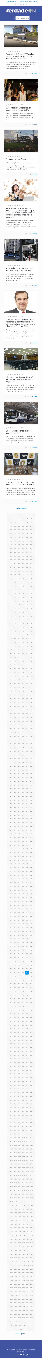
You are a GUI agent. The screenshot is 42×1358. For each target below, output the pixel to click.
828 (31, 1029)
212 (15, 646)
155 (27, 608)
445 (11, 792)
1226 (15, 1280)
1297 (11, 1325)
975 (19, 1123)
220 (23, 650)
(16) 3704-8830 (11, 1)
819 (19, 1025)
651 (19, 920)
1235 (27, 1284)
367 (11, 744)
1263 (19, 1303)
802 (23, 1014)
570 (31, 867)
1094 (15, 1198)
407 (27, 766)
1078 (23, 1186)
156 (31, 608)
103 (11, 578)
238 (23, 661)
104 (15, 578)
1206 (31, 1265)
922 (23, 1089)
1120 (23, 1213)
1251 (19, 1295)
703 (11, 954)
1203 (19, 1265)
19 (11, 526)
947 (27, 1104)
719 (27, 961)
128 (15, 593)
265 (11, 680)
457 (11, 800)
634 (23, 909)
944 (15, 1104)
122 (15, 590)
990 (31, 1130)
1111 (11, 1209)
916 (23, 1085)
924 (31, 1089)
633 (19, 909)
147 (19, 605)
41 (27, 537)
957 (19, 1111)
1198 (23, 1261)
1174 (23, 1246)
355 (11, 736)
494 (15, 822)
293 (27, 695)
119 (27, 586)
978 (31, 1123)
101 (27, 575)
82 (23, 563)
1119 (19, 1213)
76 (23, 560)
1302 (31, 1325)
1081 (11, 1190)
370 (23, 744)
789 (19, 1006)
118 (23, 586)
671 (27, 931)
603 (19, 890)
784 (23, 1002)
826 (23, 1029)
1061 (27, 1175)
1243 (11, 1291)
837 (19, 1036)
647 (27, 916)
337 (11, 725)
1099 (11, 1201)
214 (23, 646)
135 (19, 597)
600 (31, 886)
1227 (19, 1280)
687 (19, 942)
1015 (11, 1149)
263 (27, 676)
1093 (11, 1198)
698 (15, 950)
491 (27, 819)
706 (23, 954)
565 (11, 867)
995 (27, 1134)
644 (15, 916)
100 (23, 575)
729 (19, 969)
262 (23, 676)
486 (31, 815)
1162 (23, 1239)
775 (11, 999)
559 (11, 864)
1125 (19, 1216)
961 (11, 1115)
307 (11, 706)
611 (27, 894)
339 (19, 725)
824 (15, 1029)
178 (23, 623)
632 (15, 909)
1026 (31, 1153)
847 (11, 1044)
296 (15, 699)
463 (11, 804)
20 (15, 526)
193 (11, 635)
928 (23, 1093)
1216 (23, 1273)
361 (11, 740)
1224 (31, 1276)
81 (19, 563)
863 (27, 1051)
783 (19, 1002)
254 (15, 672)
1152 (31, 1231)
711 (19, 957)
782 (15, 1002)
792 (31, 1006)
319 (11, 714)
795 (19, 1010)
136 (23, 597)
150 (31, 605)
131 (27, 593)
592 (23, 882)
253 (11, 672)
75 (19, 560)
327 (19, 717)
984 (31, 1126)
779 (27, 999)
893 (27, 1070)
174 (31, 620)
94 (23, 571)
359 (27, 736)
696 (31, 946)
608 (15, 894)
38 (15, 537)
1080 (31, 1186)
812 (15, 1021)
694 (23, 946)
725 (27, 965)
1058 (15, 1175)
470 (15, 807)
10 (23, 518)
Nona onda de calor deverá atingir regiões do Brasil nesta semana (19, 269)
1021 (11, 1153)
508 (23, 830)
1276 (23, 1310)
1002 (31, 1138)
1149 (19, 1231)
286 (23, 691)
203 (27, 638)
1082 (15, 1190)
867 (19, 1055)
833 (27, 1032)
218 (15, 650)
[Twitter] (21, 4)
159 (19, 612)
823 (11, 1029)
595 (11, 886)
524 (15, 841)
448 (23, 792)
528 (31, 841)
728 (15, 969)
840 (31, 1036)
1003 (11, 1141)
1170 (31, 1243)
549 (19, 856)
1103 (27, 1201)
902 (15, 1078)
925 (11, 1093)
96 (31, 571)
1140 (31, 1224)
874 (23, 1059)
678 (31, 935)
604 (23, 890)
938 (15, 1100)
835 (11, 1036)
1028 (15, 1156)
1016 (15, 1149)
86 (15, 567)
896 (15, 1074)
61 (11, 552)
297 (19, 699)
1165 (11, 1243)
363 (19, 740)
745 (11, 980)
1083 (19, 1190)
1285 (11, 1318)
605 (27, 890)
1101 (19, 1201)
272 (15, 684)
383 (27, 751)
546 (31, 852)
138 (31, 597)
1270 (23, 1306)
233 (27, 657)
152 (15, 608)
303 (19, 702)
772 (23, 995)
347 (27, 729)
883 (11, 1066)
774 (31, 995)
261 (19, 676)
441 (19, 789)
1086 (31, 1190)
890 (15, 1070)
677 (27, 935)
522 (31, 837)
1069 (11, 1183)
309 (19, 706)
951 (19, 1108)
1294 (23, 1321)
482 (15, 815)
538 (23, 849)
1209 (19, 1269)
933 (19, 1096)
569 (27, 867)
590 (15, 882)
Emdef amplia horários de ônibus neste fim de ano (19, 432)
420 (31, 774)
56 (15, 548)
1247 (27, 1291)
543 (19, 852)
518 (15, 837)
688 (23, 942)
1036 (23, 1160)
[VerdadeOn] (21, 10)
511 (11, 834)
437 (27, 785)
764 (15, 991)
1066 (23, 1179)
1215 (19, 1273)
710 (15, 957)
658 (23, 924)
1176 (31, 1246)
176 (15, 623)
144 (31, 601)
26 (15, 530)
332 (15, 721)
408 (31, 766)
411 (19, 770)
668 (15, 931)
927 (19, 1093)
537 (19, 849)
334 (23, 721)
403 (11, 766)
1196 (15, 1261)
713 (27, 957)
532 (23, 845)
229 (11, 657)
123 (19, 590)
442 (23, 789)
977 (27, 1123)
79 (11, 563)
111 (19, 582)
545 (27, 852)
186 (31, 627)
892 (23, 1070)
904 (23, 1078)
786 (31, 1002)
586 (23, 879)
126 (31, 590)
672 (31, 931)
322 (23, 714)
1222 (23, 1276)
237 (19, 661)
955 (11, 1111)
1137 (19, 1224)
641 (27, 912)
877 (11, 1063)
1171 (11, 1246)
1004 (15, 1141)
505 (11, 830)
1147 (11, 1231)
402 (31, 762)
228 (31, 654)
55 (11, 548)
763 (11, 991)
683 (27, 939)
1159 (11, 1239)
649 (11, 920)
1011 (19, 1145)
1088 (15, 1194)
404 (15, 766)
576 (31, 871)
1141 (11, 1228)
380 (15, 751)
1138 (23, 1224)
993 (19, 1134)
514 (23, 834)
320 (15, 714)
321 (19, 714)
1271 (27, 1306)
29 (27, 530)
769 (11, 995)
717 (19, 961)
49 (11, 545)
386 (15, 755)
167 (27, 616)
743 (27, 976)
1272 (31, 1306)
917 (27, 1085)
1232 (15, 1284)
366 (31, 740)
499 (11, 826)
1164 (31, 1239)
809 (27, 1017)
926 (15, 1093)
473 (27, 807)
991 (11, 1134)
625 (11, 905)
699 (19, 950)
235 (11, 661)
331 (11, 721)
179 (27, 623)
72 (31, 556)
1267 (11, 1306)
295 (11, 699)
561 (19, 864)
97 (11, 575)
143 (27, 601)
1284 (31, 1314)
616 (23, 897)
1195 (11, 1261)
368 (15, 744)
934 (23, 1096)
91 (11, 571)
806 (15, 1017)
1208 (15, 1269)
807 (19, 1017)
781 (11, 1002)
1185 (19, 1254)
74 (15, 560)
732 (31, 969)
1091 (27, 1194)
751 (11, 984)
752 (15, 984)
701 (27, 950)
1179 (19, 1250)
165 (19, 616)
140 (15, 601)
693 (19, 946)
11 (27, 518)
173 (27, 620)
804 (31, 1014)
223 (11, 654)
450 (31, 792)
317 (27, 710)
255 (19, 672)
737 (27, 972)
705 (19, 954)
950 (15, 1108)
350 (15, 732)
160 (23, 612)
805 (11, 1017)
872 (15, 1059)
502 (23, 826)
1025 (27, 1153)
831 (19, 1032)
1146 (31, 1228)
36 (31, 533)
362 (15, 740)
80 (15, 563)
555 (19, 860)
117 (19, 586)
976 (23, 1123)
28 (23, 530)
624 (31, 901)
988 (23, 1130)
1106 (15, 1205)
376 (23, 747)
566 (15, 867)
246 (31, 665)
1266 (31, 1303)
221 (27, 650)
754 (23, 984)
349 (11, 732)
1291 (11, 1321)
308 (15, 706)
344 (15, 729)
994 (23, 1134)
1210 (23, 1269)
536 (15, 849)
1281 (19, 1314)
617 (27, 897)
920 (15, 1089)
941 (27, 1100)
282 (31, 687)
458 (15, 800)
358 (23, 736)
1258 (23, 1299)
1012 (23, 1145)
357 (19, 736)
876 (31, 1059)
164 (15, 616)
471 (19, 807)
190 (23, 631)
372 (31, 744)
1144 (23, 1228)
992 (15, 1134)
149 (27, 605)
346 (23, 729)
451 (11, 796)
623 (27, 901)
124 (23, 590)
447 (19, 792)
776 (15, 999)
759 (19, 987)
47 (27, 541)
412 (23, 770)
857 (27, 1047)
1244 (15, 1291)
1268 (15, 1306)
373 (11, 747)
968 (15, 1119)
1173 (19, 1246)
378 (31, 747)
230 (15, 657)
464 (15, 804)
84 (31, 563)
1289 (27, 1318)
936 (31, 1096)
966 (31, 1115)
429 (19, 781)
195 (19, 635)
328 (23, 717)
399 (19, 762)
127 (11, 593)
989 (27, 1130)
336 (31, 721)
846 (31, 1040)
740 (15, 976)
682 (23, 939)
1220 (15, 1276)
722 (15, 965)
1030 (23, 1156)
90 (31, 567)
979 (11, 1126)
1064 (15, 1179)
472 (23, 807)
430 (23, 781)
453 (19, 796)
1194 (31, 1258)
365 (27, 740)
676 (23, 935)
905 (27, 1078)
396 (31, 759)
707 (27, 954)
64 (23, 552)
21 (19, 526)
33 (19, 533)
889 (11, 1070)
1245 (19, 1291)
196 (23, 635)
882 (31, 1063)
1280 (15, 1314)
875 (27, 1059)
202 (23, 638)
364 (23, 740)
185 (27, 627)
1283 (27, 1314)
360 (31, 736)
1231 (11, 1284)
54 (31, 545)
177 (19, 623)
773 (27, 995)
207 (19, 642)
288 (31, 691)
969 (19, 1119)
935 (27, 1096)
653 (27, 920)
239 (27, 661)
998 (15, 1138)
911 (27, 1081)
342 (31, 725)
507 (19, 830)
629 (27, 905)
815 (27, 1021)
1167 (19, 1243)
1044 (31, 1164)
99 (19, 575)
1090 (23, 1194)
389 (27, 755)
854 (15, 1047)
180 (31, 623)
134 (15, 597)
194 (15, 635)
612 (31, 894)
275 (27, 684)
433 (11, 785)
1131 (19, 1220)
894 (31, 1070)
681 (19, 939)
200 (15, 638)
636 (31, 909)
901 (11, 1078)
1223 (27, 1276)
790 (23, 1006)
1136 (15, 1224)
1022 (15, 1153)
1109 (27, 1205)
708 (31, 954)
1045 (11, 1168)
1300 (23, 1325)
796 (23, 1010)
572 (15, 871)
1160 (15, 1239)
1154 (15, 1235)
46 (23, 541)
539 (27, 849)
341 (27, 725)
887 (27, 1066)
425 (27, 777)
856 (23, 1047)
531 (19, 845)
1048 (23, 1168)
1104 (31, 1201)
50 (15, 545)
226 (23, 654)
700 (23, 950)
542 (15, 852)
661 (11, 927)
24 (31, 526)
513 (19, 834)
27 (19, 530)
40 (23, 537)
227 (27, 654)
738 (31, 972)
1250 (15, 1295)
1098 (31, 1198)
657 (19, 924)
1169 (27, 1243)
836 (15, 1036)
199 (11, 638)
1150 (23, 1231)
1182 (31, 1250)
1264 (23, 1303)
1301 (27, 1325)
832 (23, 1032)
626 (15, 905)
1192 (23, 1258)
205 (11, 642)
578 (15, 875)
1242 (31, 1288)
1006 (23, 1141)
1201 (11, 1265)
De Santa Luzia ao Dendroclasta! (19, 159)
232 (23, 657)
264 (31, 676)
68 (15, 556)
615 (19, 897)
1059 (19, 1175)
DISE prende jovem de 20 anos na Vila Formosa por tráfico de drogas (20, 483)
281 (27, 687)
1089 (19, 1194)
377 (27, 747)
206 (15, 642)
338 (15, 725)
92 (15, 571)
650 (15, 920)
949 (11, 1108)
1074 (31, 1183)
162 (31, 612)
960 (31, 1111)
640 (23, 912)
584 (15, 879)
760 (23, 987)
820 (23, 1025)
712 (23, 957)
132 (31, 593)
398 (15, 762)
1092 (31, 1194)
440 (15, 789)
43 (11, 541)
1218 (31, 1273)
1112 (15, 1209)
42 (31, 537)
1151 (27, 1231)
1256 (15, 1299)
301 (11, 702)
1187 (27, 1254)
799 (11, 1014)
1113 (19, 1209)
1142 (15, 1228)
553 (11, 860)
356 (15, 736)
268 (23, 680)
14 (15, 522)
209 (27, 642)
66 (31, 552)
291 (19, 695)
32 (15, 533)
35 (27, 533)
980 (15, 1126)
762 (31, 987)
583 (11, 879)
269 (27, 680)
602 (15, 890)
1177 (11, 1250)
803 (27, 1014)
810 (31, 1017)
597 (19, 886)
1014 (31, 1145)
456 (31, 796)
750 (31, 980)
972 (31, 1119)
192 (31, 631)
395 (27, 759)
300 (31, 699)
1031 (27, 1156)
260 (15, 676)
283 (11, 691)
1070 (15, 1183)
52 (23, 545)
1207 (11, 1269)
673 (11, 935)
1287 (19, 1318)
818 (15, 1025)
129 (19, 593)
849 (19, 1044)
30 (31, 530)
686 (15, 942)
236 (15, 661)
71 (27, 556)
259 (11, 676)
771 (19, 995)
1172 (15, 1246)
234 (31, 657)
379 (11, 751)
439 (11, 789)
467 (27, 804)
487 (11, 819)
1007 (27, 1141)
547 (11, 856)
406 (23, 766)
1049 (27, 1168)
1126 (23, 1216)
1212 (31, 1269)
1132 (23, 1220)
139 (11, 601)
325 (11, 717)
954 (31, 1108)
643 (11, 916)
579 (19, 875)
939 (19, 1100)
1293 (19, 1321)
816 (31, 1021)
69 (19, 556)
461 (27, 800)
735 (19, 972)
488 (15, 819)
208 (23, 642)
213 (19, 646)
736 (23, 972)
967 (11, 1119)
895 (11, 1074)
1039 (11, 1164)
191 (27, 631)
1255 (11, 1299)
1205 (27, 1265)
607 (11, 894)
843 (19, 1040)
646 (23, 916)
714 (31, 957)
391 (11, 759)
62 (15, 552)
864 (31, 1051)
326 (15, 717)
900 (31, 1074)
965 (27, 1115)
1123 (11, 1216)
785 (27, 1002)
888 (31, 1066)
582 (31, 875)
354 (31, 732)
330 (31, 717)
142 (23, 601)
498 (31, 822)
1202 (15, 1265)
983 (27, 1126)
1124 (15, 1216)
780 (31, 999)
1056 (31, 1171)
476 (15, 811)
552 (31, 856)
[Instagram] (27, 4)
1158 (31, 1235)
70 (23, 556)
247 (11, 669)
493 (11, 822)
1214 (15, 1273)
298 (23, 699)
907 (11, 1081)
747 (19, 980)
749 (27, 980)
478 (23, 811)
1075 (11, 1186)
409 (11, 770)
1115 (27, 1209)
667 (11, 931)
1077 (19, 1186)
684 (31, 939)
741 (19, 976)
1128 (31, 1216)
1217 (27, 1273)
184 (23, 627)
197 (27, 635)
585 (19, 879)
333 (19, 721)
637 (11, 912)
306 (31, 702)
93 (19, 571)
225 (19, 654)
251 (27, 669)
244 (23, 665)
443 (27, 789)
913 (11, 1085)
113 (27, 582)
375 (19, 747)
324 (31, 714)
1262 (15, 1303)
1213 (11, 1273)
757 (11, 987)
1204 (23, 1265)
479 (27, 811)
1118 (15, 1213)
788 (15, 1006)
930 (31, 1093)
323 (27, 714)
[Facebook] (18, 4)
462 (31, 800)
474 (31, 807)
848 (15, 1044)
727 (11, 969)
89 (27, 567)
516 (31, 834)
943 (11, 1104)
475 (11, 811)
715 (11, 961)
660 (31, 924)
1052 (15, 1171)
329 (27, 717)
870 (31, 1055)
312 (31, 706)
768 (31, 991)
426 (31, 777)
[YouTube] (24, 4)
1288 (23, 1318)
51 (19, 545)
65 (27, 552)
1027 (11, 1156)
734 (15, 972)
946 (23, 1104)
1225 (11, 1280)
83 (27, 563)
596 (15, 886)
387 (19, 755)
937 (11, 1100)
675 (19, 935)
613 (11, 897)
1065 (19, 1179)
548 (15, 856)
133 (11, 597)
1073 (27, 1183)
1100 (15, 1201)
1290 (31, 1318)
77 (27, 560)
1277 (27, 1310)
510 (31, 830)
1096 (23, 1198)
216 (31, 646)
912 (31, 1081)
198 (31, 635)
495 (19, 822)
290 (15, 695)
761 (27, 987)
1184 (15, 1254)
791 (27, 1006)
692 (15, 946)
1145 (27, 1228)
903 (19, 1078)
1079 (27, 1186)
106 (23, 578)
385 (11, 755)
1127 (27, 1216)
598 (23, 886)
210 (31, 642)
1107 (19, 1205)
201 (19, 638)
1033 (11, 1160)
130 (23, 593)
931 (11, 1096)
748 (23, 980)
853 (11, 1047)
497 (27, 822)
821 (27, 1025)
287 (27, 691)
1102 (23, 1201)
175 (11, 623)
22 (23, 526)
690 (31, 942)
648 (31, 916)
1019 (27, 1149)
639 (19, 912)
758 (15, 987)
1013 (27, 1145)
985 (11, 1130)
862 (23, 1051)
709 (11, 957)
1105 (11, 1205)
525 (19, 841)
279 (19, 687)
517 (11, 837)
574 (23, 871)
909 (19, 1081)
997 (11, 1138)
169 (11, 620)
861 (19, 1051)
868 (23, 1055)
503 (27, 826)
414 (31, 770)
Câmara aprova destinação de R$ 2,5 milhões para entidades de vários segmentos (21, 379)
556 (23, 860)
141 (19, 601)
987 (19, 1130)
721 (11, 965)
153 (19, 608)
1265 (27, 1303)
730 (23, 969)
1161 (19, 1239)
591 (19, 882)
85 (11, 567)
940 (23, 1100)
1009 (11, 1145)
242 (15, 665)
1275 (19, 1310)
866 (15, 1055)
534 (31, 845)
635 (27, 909)
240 (31, 661)
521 (27, 837)
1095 (19, 1198)
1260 (31, 1299)
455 (27, 796)
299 (27, 699)
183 (19, 627)
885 (19, 1066)
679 (11, 939)
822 (31, 1025)
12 (31, 518)
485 (27, 815)
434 (15, 785)
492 (31, 819)
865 (11, 1055)
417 (19, 774)
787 (11, 1006)
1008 (31, 1141)
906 (31, 1078)
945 (19, 1104)
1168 (23, 1243)
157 (11, 612)
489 (19, 819)
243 (19, 665)
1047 (19, 1168)
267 (19, 680)
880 (23, 1063)
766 (23, 991)
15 (19, 522)
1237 (11, 1288)
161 (27, 612)
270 (31, 680)
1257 (19, 1299)
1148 (15, 1231)
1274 (15, 1310)
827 (27, 1029)
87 (19, 567)
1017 (19, 1149)
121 (11, 590)
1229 (27, 1280)
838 (23, 1036)
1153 (11, 1235)
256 (23, 672)
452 (15, 796)
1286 (15, 1318)
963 (19, 1115)
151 (11, 608)
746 (15, 980)
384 (31, 751)
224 (15, 654)
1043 (27, 1164)
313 (11, 710)
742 (23, 976)
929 (27, 1093)
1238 (15, 1288)
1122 (31, 1213)
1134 (31, 1220)
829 (11, 1032)
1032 (31, 1156)
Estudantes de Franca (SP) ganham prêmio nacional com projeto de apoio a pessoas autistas (20, 56)
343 (11, 729)
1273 (11, 1310)
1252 (23, 1295)
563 (27, 864)
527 (27, 841)
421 (11, 777)
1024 (23, 1153)
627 (19, 905)
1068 (31, 1179)
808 (23, 1017)
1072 (23, 1183)
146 (15, 605)
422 (15, 777)
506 (15, 830)
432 (31, 781)
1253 (27, 1295)
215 (27, 646)
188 (15, 631)
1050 (31, 1168)
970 (23, 1119)
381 (19, 751)
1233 (19, 1284)
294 (31, 695)
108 (31, 578)
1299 (19, 1325)
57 (19, 548)
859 (11, 1051)
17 (27, 522)
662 (15, 927)
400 (23, 762)
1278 (31, 1310)
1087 (11, 1194)
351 (19, 732)
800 (15, 1014)
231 (19, 657)
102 (31, 575)
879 (19, 1063)
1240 (23, 1288)
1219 (11, 1276)
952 (23, 1108)
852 (31, 1044)
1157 (27, 1235)
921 (19, 1089)
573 (19, 871)
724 (23, 965)
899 (27, 1074)
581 (27, 875)
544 (23, 852)
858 (31, 1047)
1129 (11, 1220)
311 (27, 706)
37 (11, 537)
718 (23, 961)
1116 (31, 1209)
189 (19, 631)
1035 (19, 1160)
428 (15, 781)
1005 (19, 1141)
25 (11, 530)
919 (11, 1089)
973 (11, 1123)
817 (11, 1025)
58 (23, 548)
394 (23, 759)
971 (27, 1119)
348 (31, 729)
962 (15, 1115)
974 (15, 1123)
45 (19, 541)
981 (19, 1126)
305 (27, 702)
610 (23, 894)
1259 (27, 1299)
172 (23, 620)
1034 (15, 1160)
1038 (31, 1160)
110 (15, 582)
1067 (27, 1179)
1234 (23, 1284)
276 (31, 684)
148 (23, 605)
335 (27, 721)
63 (19, 552)
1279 (11, 1314)
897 (19, 1074)
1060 (23, 1175)
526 (23, 841)
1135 (11, 1224)
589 (11, 882)
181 (11, 627)
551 (27, 856)
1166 (15, 1243)
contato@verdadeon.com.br (28, 1)
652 (23, 920)
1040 (15, 1164)
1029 (19, 1156)
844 (23, 1040)
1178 (15, 1250)
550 (23, 856)
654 (31, 920)
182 (15, 627)
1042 (23, 1164)
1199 (27, 1261)
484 (23, 815)
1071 (19, 1183)
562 (23, 864)
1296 (31, 1321)
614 (15, 897)
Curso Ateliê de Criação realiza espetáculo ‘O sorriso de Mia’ (18, 109)
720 (31, 961)
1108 (23, 1205)
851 (27, 1044)
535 (11, 849)
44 (15, 541)
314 (15, 710)
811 (11, 1021)
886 (23, 1066)
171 (19, 620)
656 (15, 924)
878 (15, 1063)
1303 (21, 1329)
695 (27, 946)
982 (23, 1126)
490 (23, 819)
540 (31, 849)
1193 (27, 1258)
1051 (11, 1171)
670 (23, 931)
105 (19, 578)
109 (11, 582)
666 (31, 927)
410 (15, 770)
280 (23, 687)
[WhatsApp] (15, 4)
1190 (15, 1258)
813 (19, 1021)
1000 (23, 1138)
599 (27, 886)
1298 (15, 1325)
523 (11, 841)
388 (23, 755)
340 (23, 725)
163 (11, 616)
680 (15, 939)
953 (27, 1108)
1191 (19, 1258)
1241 (27, 1288)
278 (15, 687)
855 (19, 1047)
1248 (31, 1291)
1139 (27, 1224)
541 (11, 852)
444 (31, 789)
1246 (23, 1291)
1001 (27, 1138)
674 (15, 935)
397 (11, 762)
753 (19, 984)
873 (19, 1059)
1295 (27, 1321)
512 (15, 834)
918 (31, 1085)
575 (27, 871)
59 (27, 548)
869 (27, 1055)
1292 (15, 1321)
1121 (27, 1213)
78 (31, 560)
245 (27, 665)
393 (19, 759)
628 (23, 905)
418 (23, 774)
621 (19, 901)
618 (31, 897)
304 (23, 702)
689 (27, 942)
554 (15, 860)
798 (31, 1010)
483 (19, 815)
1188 (31, 1254)
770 (15, 995)
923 (27, 1089)
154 (23, 608)
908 (15, 1081)
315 (19, 710)
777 (19, 999)
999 (19, 1138)
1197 (19, 1261)
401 (27, 762)
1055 (27, 1171)
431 (27, 781)
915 (19, 1085)
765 (19, 991)
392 (15, 759)
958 (23, 1111)
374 (15, 747)
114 (31, 582)
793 (11, 1010)
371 (27, 744)
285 (19, 691)
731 (27, 969)
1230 (31, 1280)
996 (31, 1134)
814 (23, 1021)
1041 (19, 1164)
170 (15, 620)
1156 (23, 1235)
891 (19, 1070)
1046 (15, 1168)
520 (23, 837)
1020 (31, 1149)
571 (11, 871)
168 (31, 616)
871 (11, 1059)
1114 (23, 1209)
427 (11, 781)
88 (23, 567)
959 (27, 1111)
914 (15, 1085)
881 (27, 1063)
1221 (19, 1276)
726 (31, 965)
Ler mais (34, 73)
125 (27, 590)
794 (15, 1010)
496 (23, 822)
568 (23, 867)
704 (15, 954)
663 (19, 927)
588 (31, 879)
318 (31, 710)
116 (15, 586)
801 (19, 1014)
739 (11, 976)
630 (31, 905)
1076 (15, 1186)
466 (23, 804)
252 (31, 669)
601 (11, 890)
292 (23, 695)
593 (27, 882)
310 (23, 706)
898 (23, 1074)
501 (19, 826)
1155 (19, 1235)
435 (19, 785)
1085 (27, 1190)
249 (19, 669)
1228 (23, 1280)
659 (27, 924)
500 (15, 826)
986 (15, 1130)
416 (15, 774)
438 (31, 785)
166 (23, 616)
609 (19, 894)
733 (11, 972)
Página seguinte (20, 1334)
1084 (23, 1190)
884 (15, 1066)
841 (11, 1040)
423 (19, 777)
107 (27, 578)
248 (15, 669)
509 (27, 830)
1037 (27, 1160)
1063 (11, 1179)
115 (11, 586)
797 (27, 1010)
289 (11, 695)
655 (11, 924)
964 (23, 1115)
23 (27, 526)
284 (15, 691)
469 (11, 807)
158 (15, 612)
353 (27, 732)
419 (27, 774)
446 (15, 792)
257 (27, 672)
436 (23, 785)
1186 (23, 1254)
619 (11, 901)
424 (23, 777)
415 (11, 774)
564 (31, 864)
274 (23, 684)
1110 (31, 1205)
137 (27, 597)
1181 (27, 1250)
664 (23, 927)
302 (15, 702)
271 (11, 684)
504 (31, 826)
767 (27, 991)
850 (23, 1044)
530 (15, 845)
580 (23, 875)
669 (19, 931)
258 (31, 672)
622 (23, 901)
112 (23, 582)
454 (23, 796)
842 (15, 1040)
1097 (27, 1198)
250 (23, 669)
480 (31, 811)
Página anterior (22, 508)
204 (31, 638)
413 (27, 770)
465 (19, 804)
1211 (27, 1269)
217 (11, 650)
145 (11, 605)
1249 (11, 1295)
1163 (27, 1239)
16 (23, 522)
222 (31, 650)
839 (27, 1036)
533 (27, 845)
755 (27, 984)
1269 (19, 1306)
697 (11, 950)
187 (11, 631)
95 (27, 571)
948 (31, 1104)
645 (19, 916)
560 (15, 864)
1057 (11, 1175)
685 (11, 942)
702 (31, 950)
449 (27, 792)
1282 (23, 1314)
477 (19, 811)
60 (31, 548)
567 (19, 867)
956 (15, 1111)
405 (19, 766)
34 (23, 533)
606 (31, 890)
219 (19, 650)
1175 (27, 1246)
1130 (15, 1220)
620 (15, 901)
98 (15, 575)
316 (23, 710)
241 (11, 665)
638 (15, 912)
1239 (19, 1288)
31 (11, 533)
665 (27, 927)
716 (15, 961)
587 (27, 879)
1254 (31, 1295)
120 (31, 586)
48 (31, 541)
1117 (11, 1213)
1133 (27, 1220)
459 (19, 800)
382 (23, 751)
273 (19, 684)
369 (19, 744)
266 (15, 680)
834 (31, 1032)
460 (23, 800)
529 (11, 845)
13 (11, 522)
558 (31, 860)
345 (19, 729)
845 (27, 1040)
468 (31, 804)
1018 (23, 1149)
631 (11, 909)
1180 (23, 1250)
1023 (19, 1153)
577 (11, 875)
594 (31, 882)
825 (19, 1029)
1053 (19, 1171)
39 (19, 537)
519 (19, 837)
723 (19, 965)
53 (27, 545)
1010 (15, 1145)
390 (31, 755)
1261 (11, 1303)
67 (11, 556)
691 (11, 946)
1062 (31, 1175)
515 (27, 834)
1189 (11, 1258)
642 (31, 912)
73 (11, 560)
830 (15, 1032)
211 (11, 646)
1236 (31, 1284)
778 (23, 999)
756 (31, 984)
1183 (11, 1254)
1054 (23, 1171)
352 (23, 732)
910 (23, 1081)
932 (15, 1096)
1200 (31, 1261)
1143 (19, 1228)
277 (11, 687)
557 (27, 860)
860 (15, 1051)
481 (11, 815)
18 (31, 522)
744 (31, 976)
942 (31, 1100)
